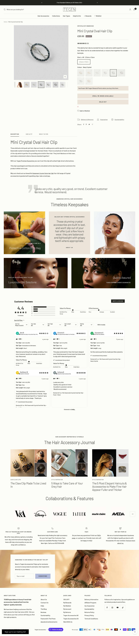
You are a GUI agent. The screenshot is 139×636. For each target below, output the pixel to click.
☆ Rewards (87, 16)
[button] (83, 43)
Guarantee (104, 119)
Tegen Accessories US (70, 619)
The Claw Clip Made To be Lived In (28, 485)
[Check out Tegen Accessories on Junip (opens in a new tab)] (73, 409)
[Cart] (134, 9)
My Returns (67, 612)
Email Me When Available (102, 96)
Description (14, 134)
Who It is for (43, 134)
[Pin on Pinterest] (86, 124)
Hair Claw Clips (15, 479)
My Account (67, 609)
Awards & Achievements (49, 622)
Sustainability (119, 119)
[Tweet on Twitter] (89, 124)
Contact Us (44, 602)
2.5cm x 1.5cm (84, 62)
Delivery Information (91, 599)
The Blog (44, 609)
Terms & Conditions (91, 619)
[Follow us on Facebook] (107, 607)
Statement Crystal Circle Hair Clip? (43, 173)
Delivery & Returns (87, 119)
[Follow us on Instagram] (112, 607)
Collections (56, 16)
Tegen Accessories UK (70, 615)
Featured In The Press (48, 619)
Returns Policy (89, 612)
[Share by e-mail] (92, 124)
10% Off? (66, 599)
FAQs (42, 606)
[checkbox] (102, 325)
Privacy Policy (89, 615)
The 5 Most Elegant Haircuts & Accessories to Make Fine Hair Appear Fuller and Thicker (109, 486)
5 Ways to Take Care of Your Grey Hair (67, 485)
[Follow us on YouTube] (117, 607)
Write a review (118, 301)
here (48, 176)
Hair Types (66, 16)
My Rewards (67, 602)
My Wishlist (67, 606)
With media (101, 325)
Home (5, 22)
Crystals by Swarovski (85, 26)
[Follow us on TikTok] (122, 607)
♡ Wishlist (97, 16)
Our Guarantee (89, 606)
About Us (44, 599)
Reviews (43, 612)
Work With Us (67, 622)
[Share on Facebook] (83, 124)
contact (80, 538)
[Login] (130, 9)
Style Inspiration (57, 479)
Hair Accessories (43, 16)
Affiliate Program (90, 602)
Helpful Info (77, 16)
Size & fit (29, 134)
